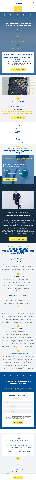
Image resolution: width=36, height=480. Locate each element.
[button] (18, 69)
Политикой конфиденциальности (15, 418)
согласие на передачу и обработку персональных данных (18, 416)
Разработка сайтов (17, 473)
